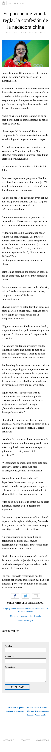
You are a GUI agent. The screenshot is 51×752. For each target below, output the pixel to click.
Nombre (8, 646)
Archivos (25, 740)
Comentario (10, 667)
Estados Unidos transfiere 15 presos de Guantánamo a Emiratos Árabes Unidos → (38, 711)
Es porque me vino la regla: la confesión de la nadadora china (25, 20)
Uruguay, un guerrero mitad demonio (25, 616)
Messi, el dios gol (25, 620)
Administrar (42, 740)
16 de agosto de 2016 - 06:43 (19, 33)
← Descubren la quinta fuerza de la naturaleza (15, 709)
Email (36, 596)
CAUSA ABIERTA (16, 3)
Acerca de (8, 740)
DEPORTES (40, 33)
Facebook (15, 596)
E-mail (14, 656)
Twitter (25, 596)
